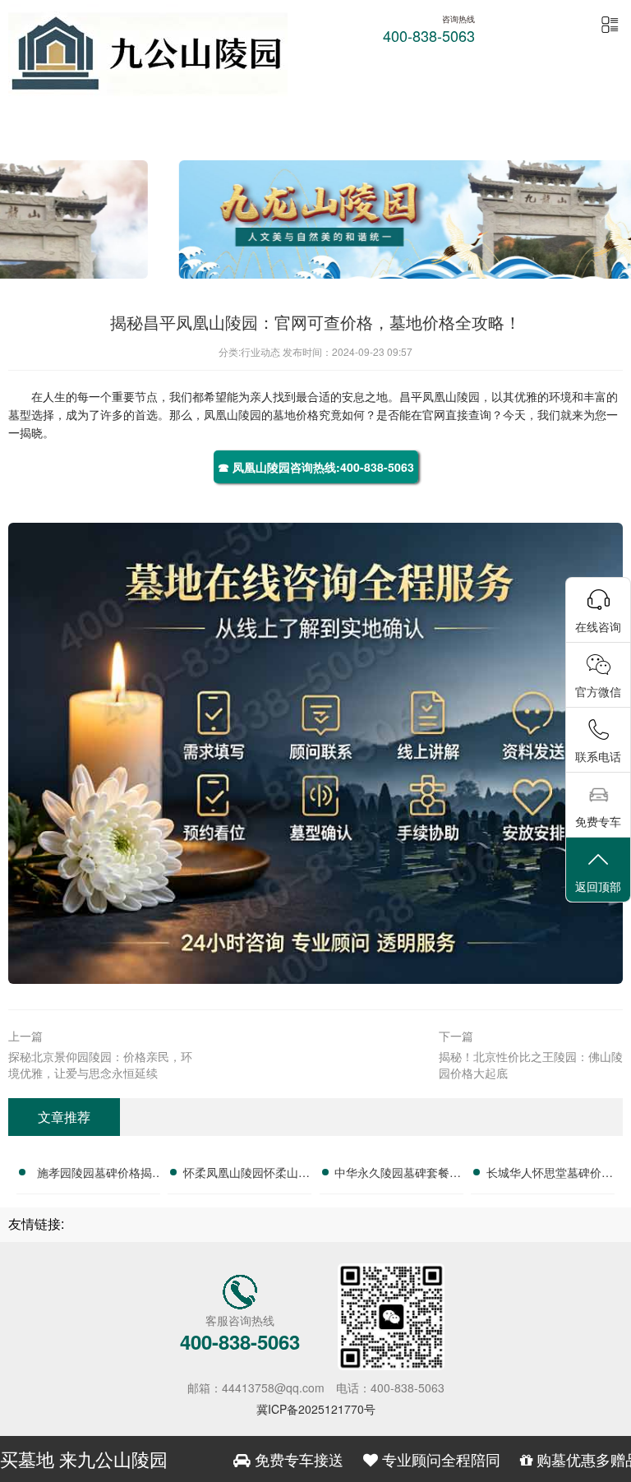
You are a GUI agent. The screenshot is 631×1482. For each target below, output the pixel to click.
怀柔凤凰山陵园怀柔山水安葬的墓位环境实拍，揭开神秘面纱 (246, 1174)
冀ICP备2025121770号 (315, 1409)
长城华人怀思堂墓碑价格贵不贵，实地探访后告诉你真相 (549, 1174)
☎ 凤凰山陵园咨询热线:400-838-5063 (316, 467)
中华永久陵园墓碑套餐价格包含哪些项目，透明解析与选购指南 (397, 1174)
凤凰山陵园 (451, 396)
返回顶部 (598, 886)
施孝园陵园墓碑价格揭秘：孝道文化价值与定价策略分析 (94, 1174)
